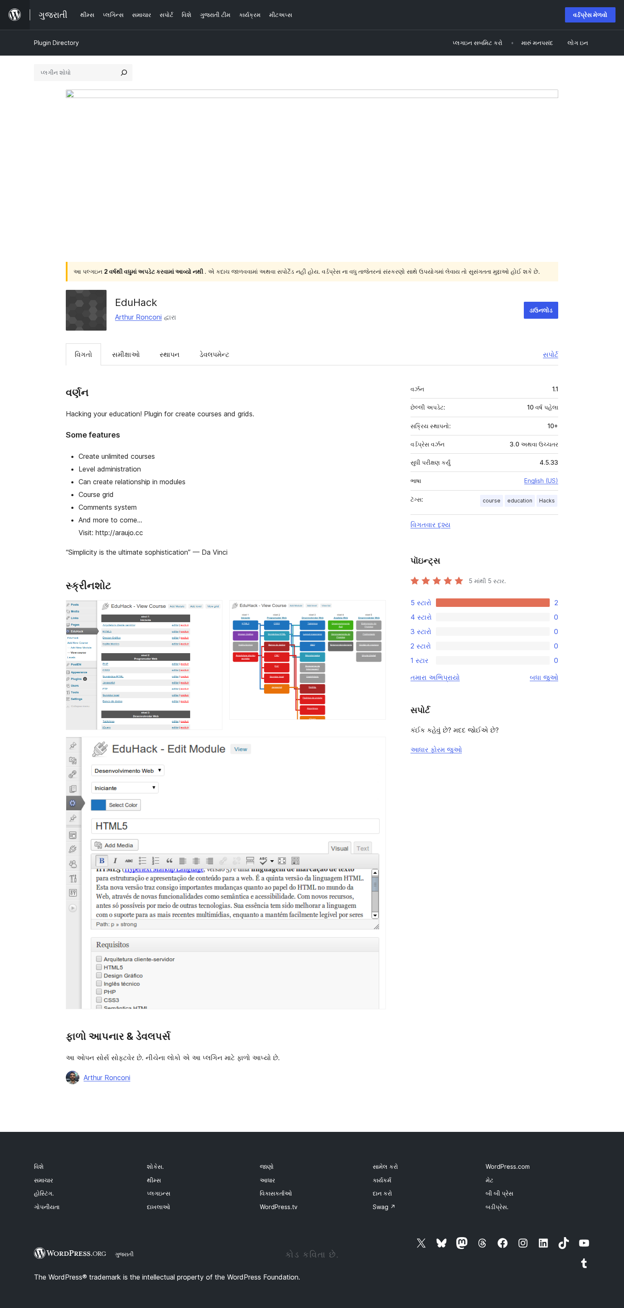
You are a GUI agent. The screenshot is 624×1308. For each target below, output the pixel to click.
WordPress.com (508, 1166)
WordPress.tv (279, 1206)
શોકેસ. (155, 1166)
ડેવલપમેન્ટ (214, 354)
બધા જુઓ (544, 677)
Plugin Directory (56, 42)
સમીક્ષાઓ (126, 354)
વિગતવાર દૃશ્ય (430, 524)
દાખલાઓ (158, 1206)
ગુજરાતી (124, 1254)
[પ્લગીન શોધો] (123, 72)
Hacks (547, 500)
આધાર (267, 1180)
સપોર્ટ (550, 354)
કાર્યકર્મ (382, 1180)
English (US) (541, 480)
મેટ (489, 1180)
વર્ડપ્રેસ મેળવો (590, 14)
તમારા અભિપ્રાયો (435, 677)
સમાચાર (43, 1180)
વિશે (39, 1166)
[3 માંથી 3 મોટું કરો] (374, 748)
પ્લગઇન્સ (158, 1193)
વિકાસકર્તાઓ (276, 1193)
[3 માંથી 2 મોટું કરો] (374, 611)
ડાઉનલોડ (541, 310)
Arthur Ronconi (138, 317)
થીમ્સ (154, 1180)
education (519, 500)
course (491, 500)
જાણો (267, 1166)
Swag (384, 1206)
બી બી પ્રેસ (499, 1193)
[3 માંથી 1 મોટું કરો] (211, 611)
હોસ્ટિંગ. (44, 1193)
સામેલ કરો (385, 1166)
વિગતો (83, 354)
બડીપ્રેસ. (497, 1206)
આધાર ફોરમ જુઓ (436, 749)
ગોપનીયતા (46, 1206)
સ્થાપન (170, 354)
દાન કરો (382, 1193)
